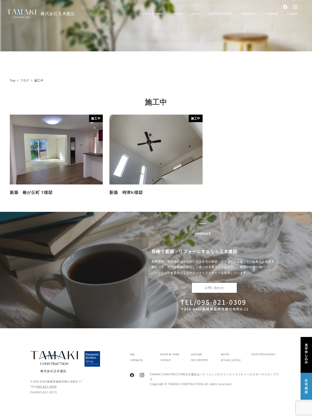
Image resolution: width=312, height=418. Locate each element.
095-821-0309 (47, 387)
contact (165, 360)
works (225, 354)
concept (196, 354)
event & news (170, 354)
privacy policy (231, 360)
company (136, 360)
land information (263, 354)
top (132, 354)
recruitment (199, 360)
